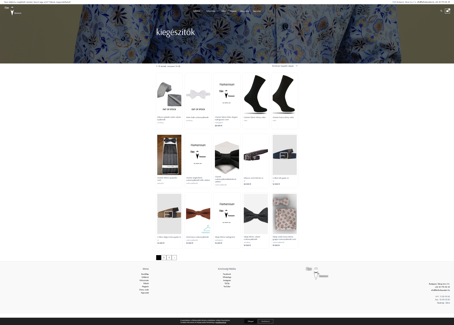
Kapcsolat (145, 292)
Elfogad (250, 321)
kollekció (196, 11)
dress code (244, 11)
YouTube (227, 286)
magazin (233, 11)
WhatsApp (227, 277)
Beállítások (266, 321)
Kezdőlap (145, 274)
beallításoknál (221, 322)
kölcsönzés (210, 11)
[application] (201, 11)
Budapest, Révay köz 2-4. (439, 284)
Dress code (144, 289)
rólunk (223, 11)
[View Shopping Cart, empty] (447, 11)
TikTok (227, 283)
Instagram (227, 280)
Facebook (227, 274)
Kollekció (145, 277)
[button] (441, 11)
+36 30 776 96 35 (442, 2)
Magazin (145, 286)
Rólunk (146, 283)
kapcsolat (257, 11)
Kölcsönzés (144, 280)
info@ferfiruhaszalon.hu (425, 2)
